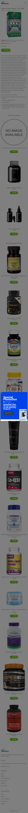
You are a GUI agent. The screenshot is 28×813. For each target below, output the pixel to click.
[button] (8, 413)
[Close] (1, 393)
